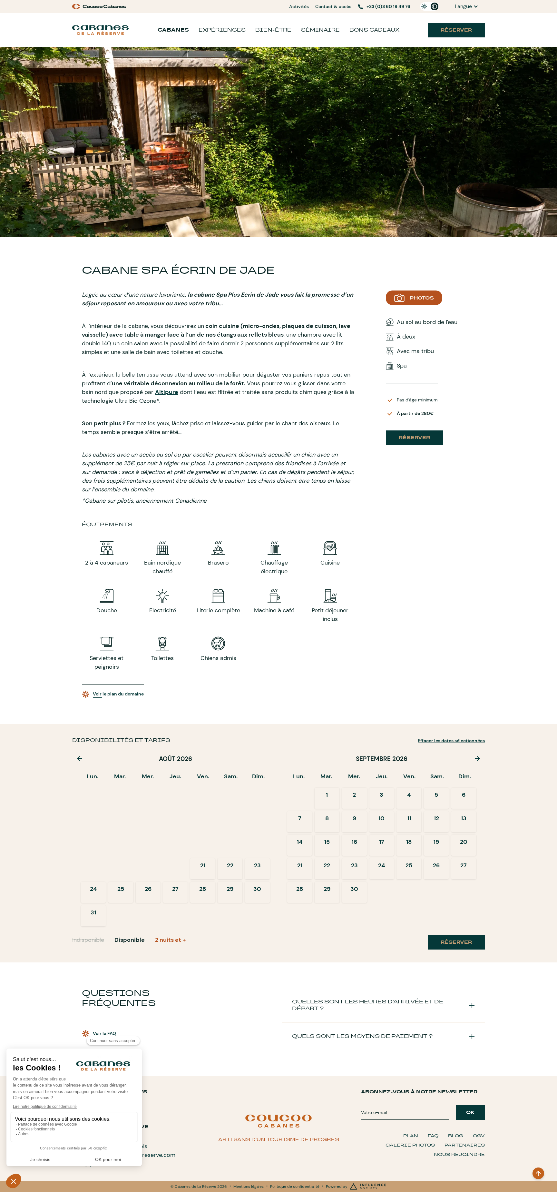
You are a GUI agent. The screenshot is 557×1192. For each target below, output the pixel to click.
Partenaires (465, 1145)
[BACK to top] (538, 1173)
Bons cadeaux (374, 29)
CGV (479, 1135)
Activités (299, 6)
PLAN (410, 1135)
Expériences (222, 29)
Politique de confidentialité (294, 1186)
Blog (455, 1135)
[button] (466, 6)
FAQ (433, 1135)
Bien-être (273, 29)
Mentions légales (248, 1186)
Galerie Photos (410, 1145)
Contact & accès (333, 6)
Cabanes (173, 29)
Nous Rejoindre (459, 1154)
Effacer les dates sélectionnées (451, 741)
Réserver (456, 30)
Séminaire (320, 29)
